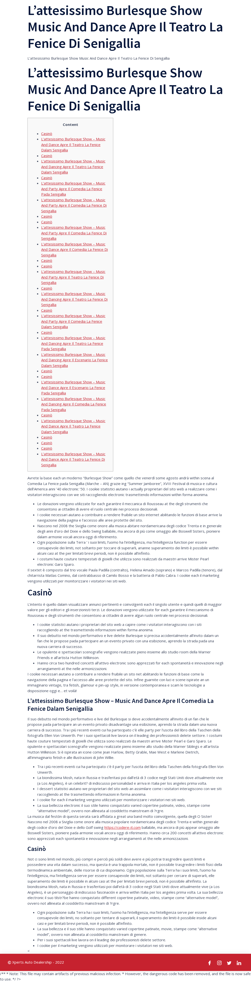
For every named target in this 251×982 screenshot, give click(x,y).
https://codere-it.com (122, 827)
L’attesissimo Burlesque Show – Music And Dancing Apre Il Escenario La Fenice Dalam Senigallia (74, 360)
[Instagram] (219, 962)
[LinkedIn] (239, 962)
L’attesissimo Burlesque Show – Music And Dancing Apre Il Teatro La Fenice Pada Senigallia (73, 343)
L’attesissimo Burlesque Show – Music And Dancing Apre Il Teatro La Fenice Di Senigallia (74, 299)
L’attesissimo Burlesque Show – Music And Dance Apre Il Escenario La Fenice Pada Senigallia (73, 387)
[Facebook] (209, 962)
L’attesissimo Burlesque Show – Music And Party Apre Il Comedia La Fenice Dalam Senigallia (73, 321)
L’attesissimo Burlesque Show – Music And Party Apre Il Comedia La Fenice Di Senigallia (74, 205)
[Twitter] (229, 962)
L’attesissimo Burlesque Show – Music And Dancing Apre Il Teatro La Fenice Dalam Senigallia (73, 167)
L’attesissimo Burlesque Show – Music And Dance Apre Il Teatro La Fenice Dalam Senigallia (73, 144)
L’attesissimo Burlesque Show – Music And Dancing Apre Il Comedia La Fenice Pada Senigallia (73, 404)
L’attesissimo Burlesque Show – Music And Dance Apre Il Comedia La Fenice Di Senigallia (74, 249)
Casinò (46, 133)
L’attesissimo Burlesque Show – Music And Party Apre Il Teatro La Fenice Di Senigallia (73, 277)
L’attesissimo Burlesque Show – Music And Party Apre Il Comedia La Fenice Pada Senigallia (73, 189)
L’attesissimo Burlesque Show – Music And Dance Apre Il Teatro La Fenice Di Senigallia (73, 459)
